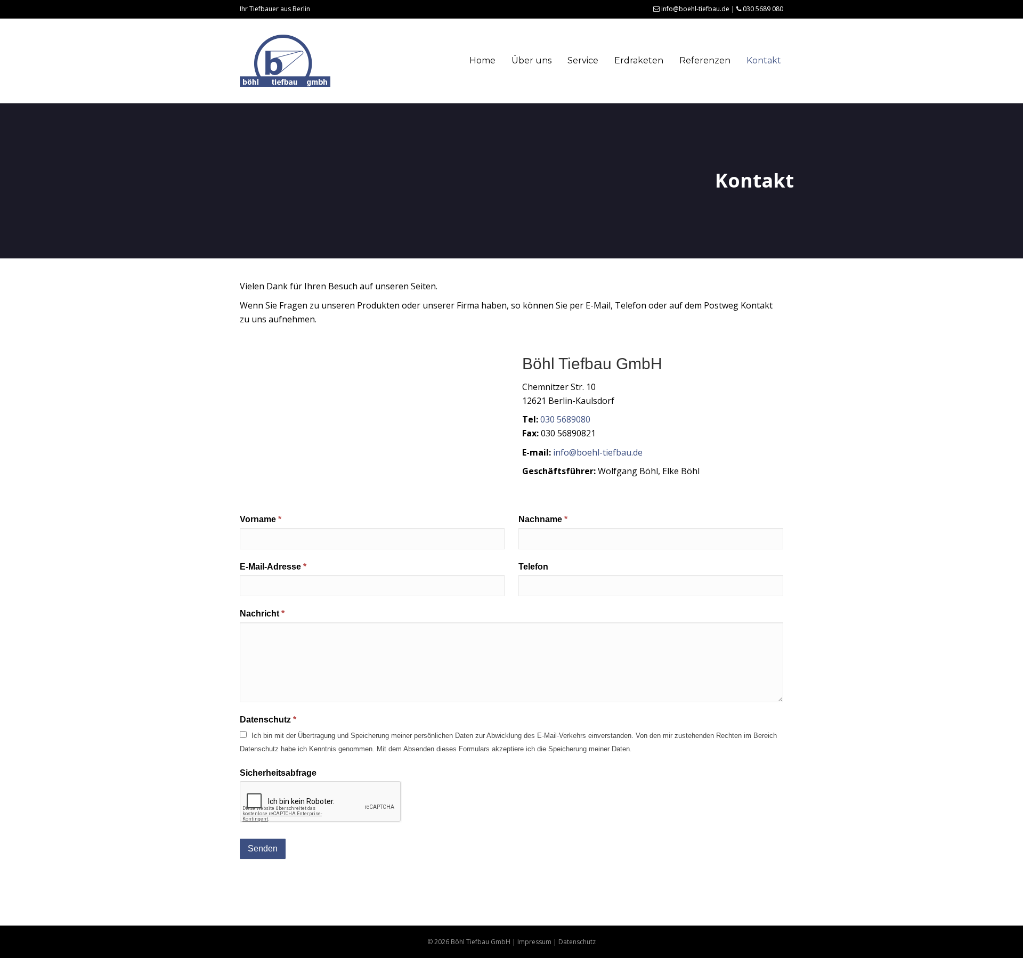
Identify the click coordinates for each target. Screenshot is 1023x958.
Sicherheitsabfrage (278, 772)
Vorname (260, 519)
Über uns (531, 60)
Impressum (534, 941)
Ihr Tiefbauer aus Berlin (275, 8)
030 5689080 (565, 419)
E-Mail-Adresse (273, 566)
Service (582, 60)
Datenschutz (268, 719)
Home (482, 60)
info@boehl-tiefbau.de (694, 8)
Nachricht (262, 613)
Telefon (533, 566)
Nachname (542, 519)
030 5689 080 (762, 8)
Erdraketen (638, 60)
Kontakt (763, 60)
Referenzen (704, 60)
